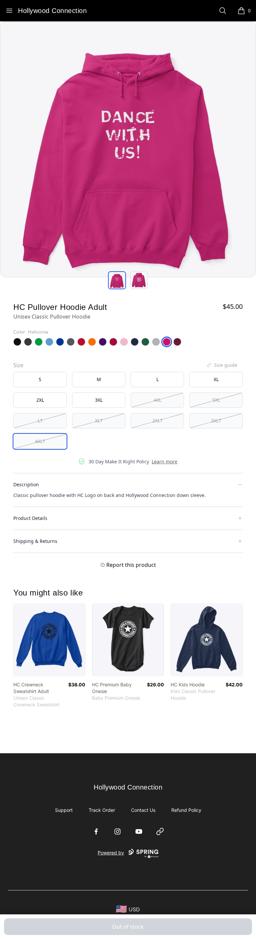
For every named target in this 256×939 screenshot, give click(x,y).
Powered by (111, 852)
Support (64, 810)
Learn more (164, 461)
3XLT (216, 420)
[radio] (40, 379)
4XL (157, 400)
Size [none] (18, 365)
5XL (216, 400)
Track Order (102, 810)
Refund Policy (186, 810)
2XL (40, 400)
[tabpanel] (128, 149)
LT (40, 420)
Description (26, 484)
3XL (99, 400)
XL (216, 379)
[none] (221, 365)
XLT (99, 420)
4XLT (40, 441)
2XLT (157, 420)
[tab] (117, 280)
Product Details (30, 518)
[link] (49, 640)
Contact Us (143, 810)
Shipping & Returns (35, 541)
